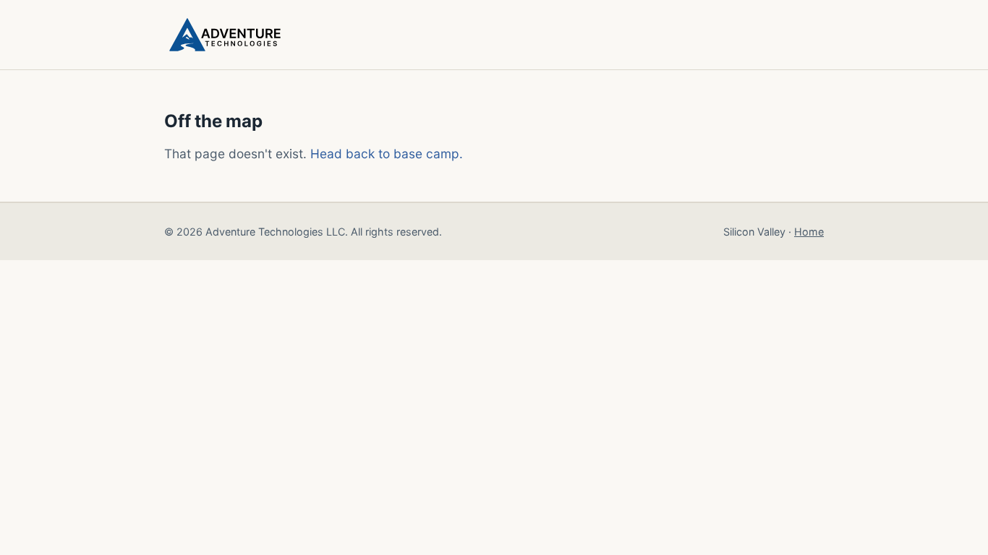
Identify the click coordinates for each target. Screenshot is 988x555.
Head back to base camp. (386, 153)
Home (809, 231)
